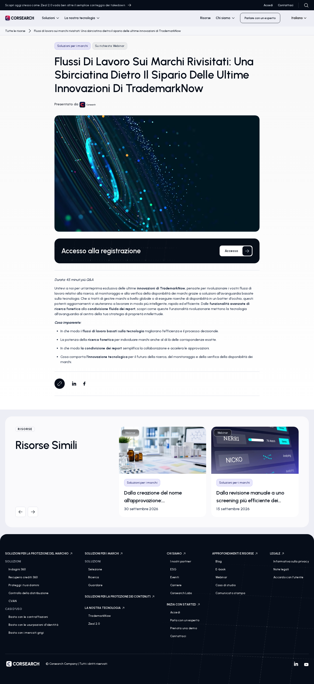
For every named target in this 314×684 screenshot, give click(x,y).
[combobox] (297, 18)
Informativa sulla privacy (291, 561)
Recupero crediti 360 (23, 577)
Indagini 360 (17, 569)
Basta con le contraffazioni (28, 617)
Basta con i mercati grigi (26, 633)
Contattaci (285, 5)
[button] (50, 18)
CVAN (13, 601)
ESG (173, 569)
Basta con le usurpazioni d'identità (33, 625)
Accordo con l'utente (288, 577)
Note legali (281, 569)
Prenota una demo (183, 628)
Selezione (95, 569)
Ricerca (93, 577)
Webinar (221, 577)
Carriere (176, 585)
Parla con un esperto (185, 620)
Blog (219, 561)
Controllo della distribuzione (28, 593)
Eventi (174, 577)
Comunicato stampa (230, 593)
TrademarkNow (99, 616)
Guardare (95, 585)
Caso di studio (226, 585)
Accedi (268, 5)
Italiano (297, 18)
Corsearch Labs (181, 593)
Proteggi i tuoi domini (24, 585)
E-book (221, 569)
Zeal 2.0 (94, 624)
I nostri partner (180, 561)
